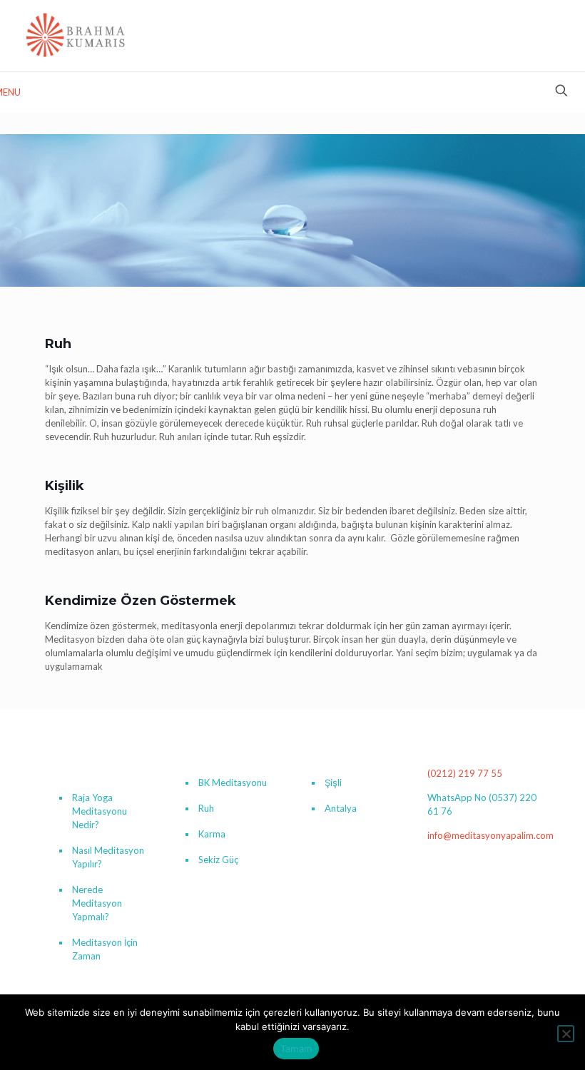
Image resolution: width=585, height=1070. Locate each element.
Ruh (206, 808)
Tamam (296, 1048)
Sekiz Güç (218, 859)
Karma (211, 834)
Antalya (341, 808)
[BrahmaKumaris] (76, 35)
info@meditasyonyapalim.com (490, 835)
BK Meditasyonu (232, 782)
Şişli (333, 782)
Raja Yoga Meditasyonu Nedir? (99, 811)
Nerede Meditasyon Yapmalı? (97, 903)
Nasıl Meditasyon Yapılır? (108, 857)
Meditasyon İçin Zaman (105, 949)
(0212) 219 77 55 (464, 773)
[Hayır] (565, 1033)
